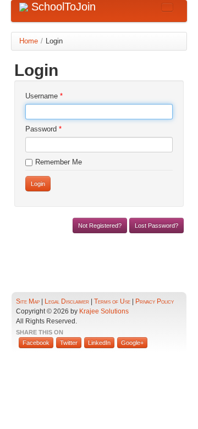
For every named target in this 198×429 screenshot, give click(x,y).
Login (38, 183)
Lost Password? (156, 225)
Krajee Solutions (104, 311)
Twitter (69, 342)
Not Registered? (100, 225)
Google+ (132, 342)
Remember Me (58, 162)
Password (43, 129)
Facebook (36, 342)
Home (28, 41)
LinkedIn (99, 342)
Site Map (28, 301)
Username (44, 96)
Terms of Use (112, 301)
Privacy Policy (154, 301)
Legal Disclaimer (67, 301)
